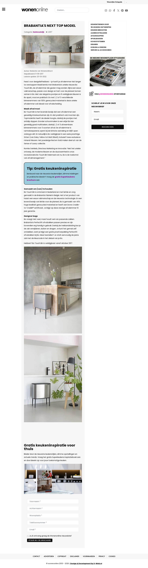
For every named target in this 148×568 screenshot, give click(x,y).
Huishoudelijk (38, 32)
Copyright (62, 556)
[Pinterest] (122, 10)
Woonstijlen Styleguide (114, 2)
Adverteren (49, 556)
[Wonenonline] (35, 9)
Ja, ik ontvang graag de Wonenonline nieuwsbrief (50, 536)
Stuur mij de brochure (40, 540)
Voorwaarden (89, 556)
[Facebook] (114, 10)
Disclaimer (74, 556)
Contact (36, 556)
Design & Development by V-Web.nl (86, 563)
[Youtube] (126, 10)
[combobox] (72, 10)
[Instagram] (106, 10)
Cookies (112, 556)
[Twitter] (118, 10)
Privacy (102, 556)
